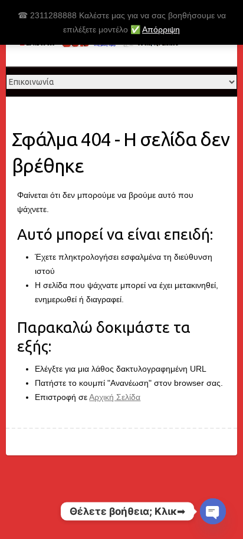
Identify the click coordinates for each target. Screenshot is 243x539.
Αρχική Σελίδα (114, 397)
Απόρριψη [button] (161, 29)
